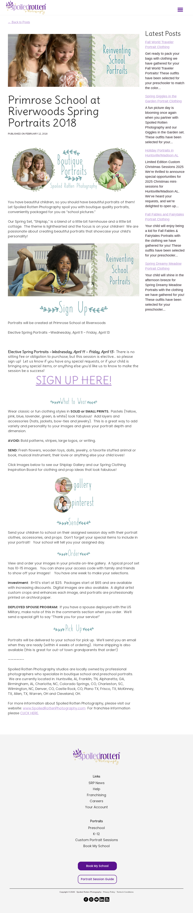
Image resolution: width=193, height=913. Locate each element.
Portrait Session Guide (97, 879)
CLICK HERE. (29, 713)
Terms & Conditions (125, 892)
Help (96, 789)
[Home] (25, 7)
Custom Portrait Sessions (96, 840)
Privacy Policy (109, 892)
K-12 (96, 833)
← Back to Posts (19, 22)
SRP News (97, 783)
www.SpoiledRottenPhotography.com (54, 708)
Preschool (96, 827)
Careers (96, 801)
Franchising (96, 795)
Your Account (96, 807)
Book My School (96, 846)
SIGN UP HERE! (74, 380)
